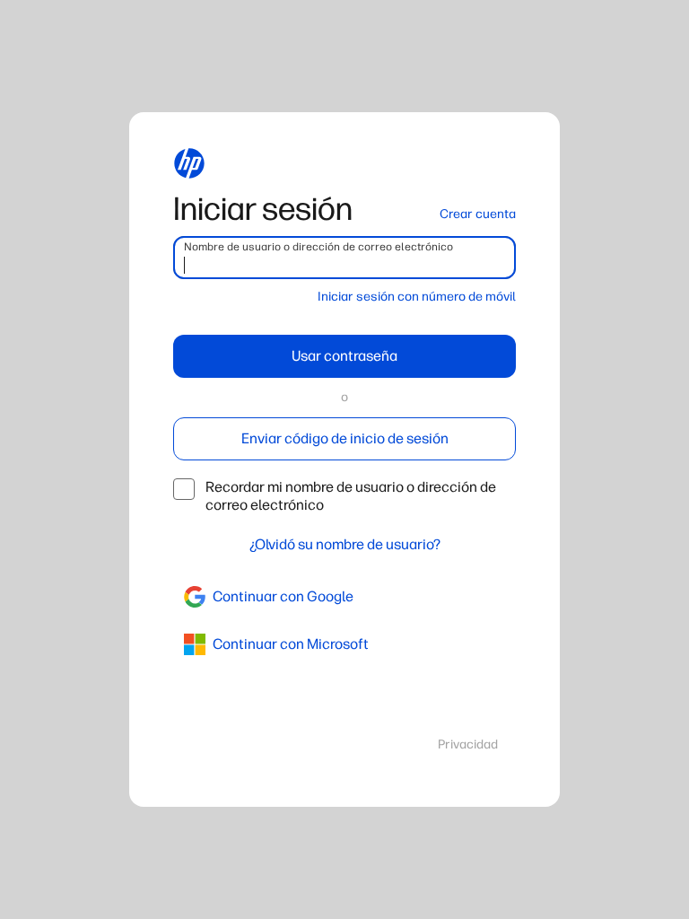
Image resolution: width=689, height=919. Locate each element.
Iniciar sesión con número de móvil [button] (417, 296)
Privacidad (468, 744)
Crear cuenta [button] (478, 214)
